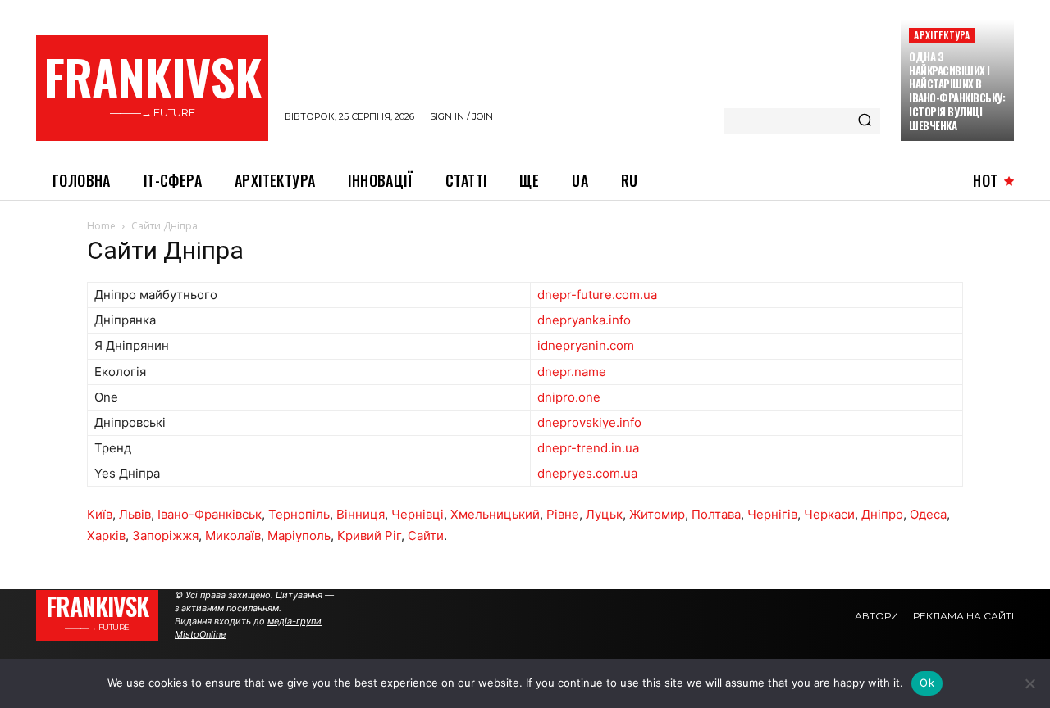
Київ (99, 514)
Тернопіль (299, 514)
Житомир (657, 514)
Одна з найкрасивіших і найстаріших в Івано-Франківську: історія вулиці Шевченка (957, 91)
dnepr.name (571, 371)
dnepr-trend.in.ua (588, 448)
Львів (135, 514)
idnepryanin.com (585, 345)
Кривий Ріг (369, 535)
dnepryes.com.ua (587, 473)
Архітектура (942, 35)
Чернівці (417, 514)
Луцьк (604, 514)
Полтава (716, 514)
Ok (927, 682)
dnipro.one (568, 397)
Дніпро (882, 514)
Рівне (562, 514)
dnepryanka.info (584, 320)
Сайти (426, 535)
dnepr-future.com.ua (597, 294)
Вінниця (360, 514)
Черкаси (829, 514)
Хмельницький (495, 514)
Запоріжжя (165, 535)
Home (101, 226)
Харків (106, 535)
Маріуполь (299, 535)
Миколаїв (233, 535)
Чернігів (772, 514)
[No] (1029, 683)
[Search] (864, 121)
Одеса (928, 514)
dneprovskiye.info (589, 422)
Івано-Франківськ (210, 514)
